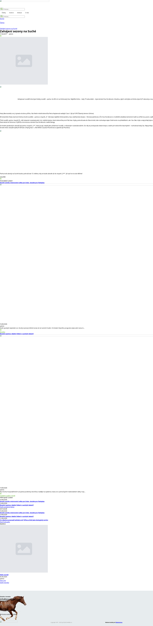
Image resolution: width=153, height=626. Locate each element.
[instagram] (5, 603)
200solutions (119, 622)
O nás (27, 13)
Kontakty (3, 609)
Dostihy (2, 332)
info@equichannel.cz (10, 598)
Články (4, 13)
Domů (2, 19)
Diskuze (19, 13)
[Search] (1, 9)
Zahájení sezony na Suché (8, 29)
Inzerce (11, 13)
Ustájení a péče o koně (7, 496)
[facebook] (2, 603)
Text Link (3, 581)
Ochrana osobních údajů (8, 614)
